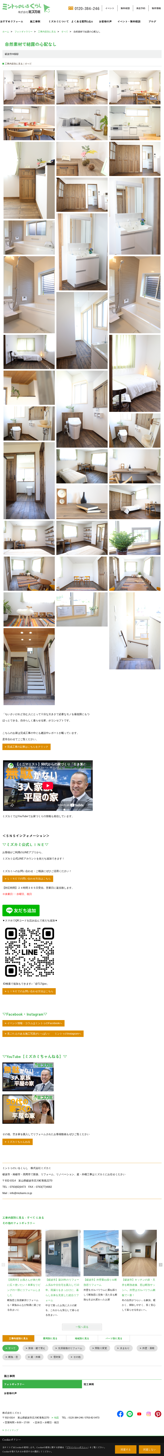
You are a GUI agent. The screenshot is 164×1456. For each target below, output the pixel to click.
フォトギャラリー (14, 1384)
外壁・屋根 (148, 1348)
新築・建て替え (36, 1348)
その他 (77, 1357)
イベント (109, 8)
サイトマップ (11, 1430)
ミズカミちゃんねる (18, 1141)
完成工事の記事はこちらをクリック (27, 746)
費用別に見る (50, 1338)
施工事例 (35, 21)
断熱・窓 (13, 1357)
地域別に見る (82, 1338)
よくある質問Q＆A (82, 21)
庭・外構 (35, 1357)
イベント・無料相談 (128, 21)
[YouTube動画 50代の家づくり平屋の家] (28, 1109)
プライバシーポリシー (77, 1447)
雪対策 (57, 1357)
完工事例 (89, 1384)
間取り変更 (101, 1348)
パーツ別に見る (114, 1338)
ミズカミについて (58, 21)
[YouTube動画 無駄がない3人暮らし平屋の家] (28, 1076)
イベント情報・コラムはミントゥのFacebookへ (34, 1023)
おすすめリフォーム (11, 21)
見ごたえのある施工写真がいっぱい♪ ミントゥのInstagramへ (44, 1033)
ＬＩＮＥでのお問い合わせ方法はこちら (30, 991)
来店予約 (140, 8)
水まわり (125, 1348)
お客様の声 (105, 21)
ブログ (152, 21)
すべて (12, 1348)
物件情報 (156, 8)
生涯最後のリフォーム (70, 1348)
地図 (56, 1417)
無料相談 (125, 8)
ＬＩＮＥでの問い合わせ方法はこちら (29, 878)
